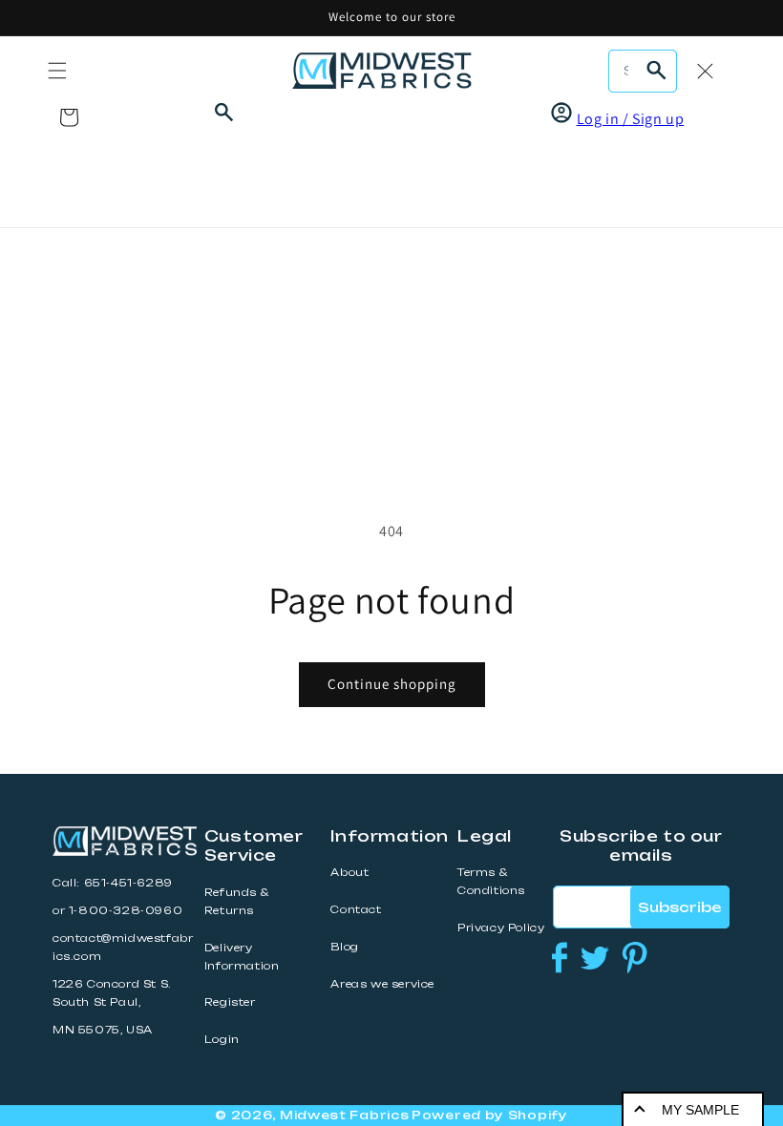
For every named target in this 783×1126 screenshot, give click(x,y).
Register (230, 1002)
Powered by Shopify (490, 1115)
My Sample (700, 1109)
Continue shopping (392, 684)
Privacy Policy (500, 928)
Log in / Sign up (631, 119)
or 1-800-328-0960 (117, 911)
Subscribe (679, 907)
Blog (344, 947)
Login (222, 1039)
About (349, 872)
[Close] (705, 71)
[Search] (656, 71)
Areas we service (382, 984)
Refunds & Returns (236, 901)
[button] (57, 71)
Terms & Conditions (491, 881)
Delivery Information (242, 957)
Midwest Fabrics (345, 1115)
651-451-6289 (128, 883)
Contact (355, 910)
